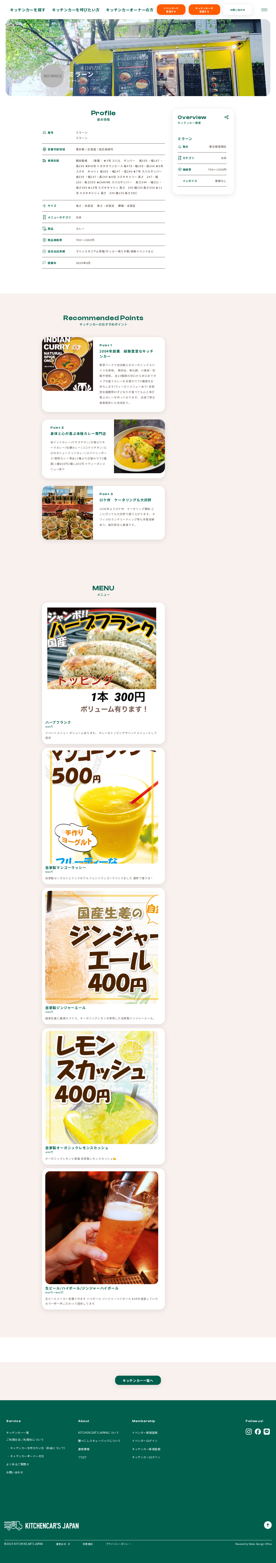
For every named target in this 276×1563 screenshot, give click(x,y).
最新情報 (83, 1449)
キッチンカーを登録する (204, 9)
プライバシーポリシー (118, 1543)
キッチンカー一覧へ (138, 1380)
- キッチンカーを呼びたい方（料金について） (36, 1448)
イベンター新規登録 (144, 1432)
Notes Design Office (260, 1543)
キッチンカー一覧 (17, 1432)
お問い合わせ (238, 9)
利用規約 (88, 1543)
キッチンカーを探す (28, 9)
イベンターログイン (144, 1441)
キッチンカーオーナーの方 (129, 9)
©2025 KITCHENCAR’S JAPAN (23, 1544)
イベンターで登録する (171, 9)
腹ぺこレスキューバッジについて (99, 1441)
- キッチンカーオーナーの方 (25, 1456)
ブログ (82, 1457)
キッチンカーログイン (146, 1457)
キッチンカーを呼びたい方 (75, 9)
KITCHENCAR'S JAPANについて (98, 1432)
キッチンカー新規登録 (146, 1449)
